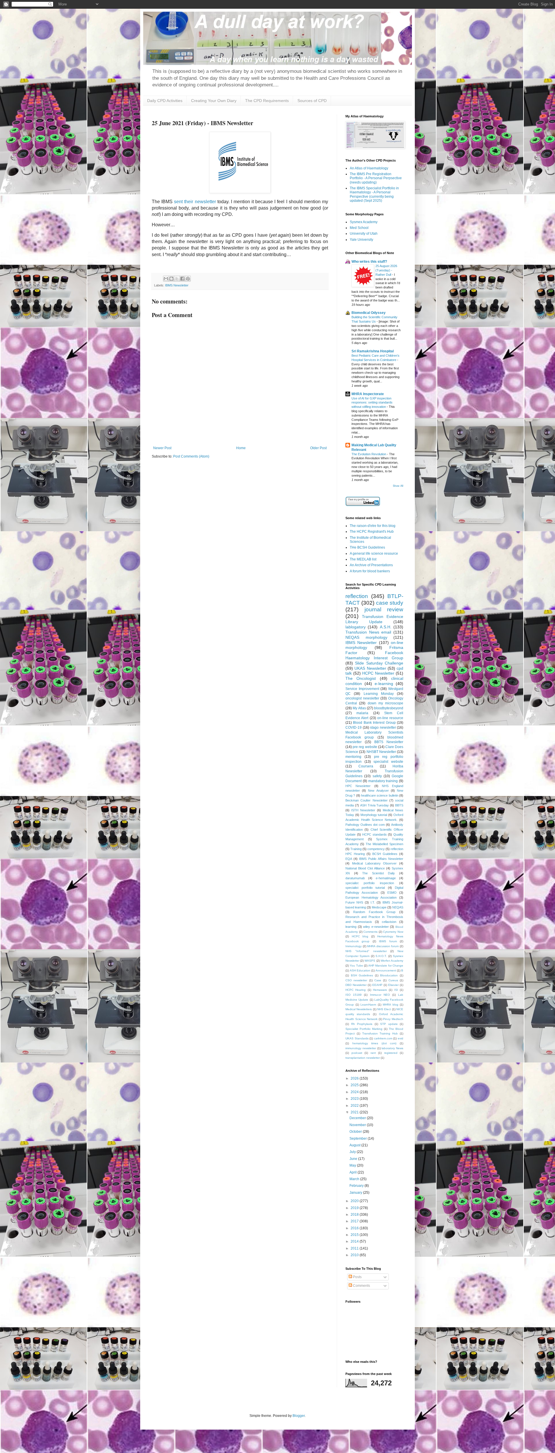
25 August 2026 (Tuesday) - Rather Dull (386, 270)
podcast (357, 1052)
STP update (389, 1024)
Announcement (385, 970)
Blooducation (389, 975)
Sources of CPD (312, 100)
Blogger (299, 1416)
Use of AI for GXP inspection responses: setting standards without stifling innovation (372, 403)
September (358, 1139)
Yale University (361, 240)
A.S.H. (385, 627)
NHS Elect (384, 1009)
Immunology (353, 946)
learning (350, 926)
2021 (355, 1112)
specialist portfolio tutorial (365, 887)
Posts (357, 1277)
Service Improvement (362, 689)
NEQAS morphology (366, 637)
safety (377, 776)
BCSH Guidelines (384, 854)
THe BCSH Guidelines (367, 547)
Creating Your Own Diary (213, 100)
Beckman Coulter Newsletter (366, 800)
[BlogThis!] (171, 279)
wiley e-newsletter (376, 926)
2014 (355, 1241)
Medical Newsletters (358, 1009)
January (356, 1193)
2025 (355, 1085)
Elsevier (393, 984)
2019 (355, 1208)
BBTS (399, 805)
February (357, 1186)
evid (400, 1038)
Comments (370, 931)
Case (377, 980)
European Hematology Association (371, 897)
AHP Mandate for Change (385, 965)
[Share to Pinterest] (188, 279)
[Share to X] (177, 279)
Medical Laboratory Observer (374, 863)
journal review (384, 609)
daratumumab (355, 878)
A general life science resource (374, 553)
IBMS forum (388, 941)
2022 (355, 1106)
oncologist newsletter (362, 698)
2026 (355, 1078)
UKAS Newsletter (370, 668)
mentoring (353, 757)
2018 (355, 1215)
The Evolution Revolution (369, 454)
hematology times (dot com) (374, 1043)
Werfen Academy (392, 960)
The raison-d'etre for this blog (372, 526)
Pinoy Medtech (393, 1019)
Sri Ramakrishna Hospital (373, 351)
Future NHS (354, 902)
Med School (359, 228)
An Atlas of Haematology (369, 168)
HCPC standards (374, 834)
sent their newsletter (195, 201)
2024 (355, 1092)
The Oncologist (360, 678)
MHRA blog (390, 1004)
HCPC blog (360, 936)
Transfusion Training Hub (380, 1033)
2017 (355, 1221)
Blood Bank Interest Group (374, 723)
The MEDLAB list (363, 559)
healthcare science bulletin (379, 795)
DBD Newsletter (356, 984)
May (353, 1165)
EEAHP (377, 984)
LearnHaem (368, 1004)
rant (373, 1052)
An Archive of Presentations (371, 565)
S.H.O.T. (381, 956)
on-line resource (390, 718)
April (353, 1172)
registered (390, 1052)
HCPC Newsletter (378, 673)
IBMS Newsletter (176, 285)
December (358, 1118)
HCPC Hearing (355, 989)
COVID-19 (353, 727)
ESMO (392, 892)
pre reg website (365, 747)
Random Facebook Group (374, 912)
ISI (396, 989)
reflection (356, 596)
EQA (348, 858)
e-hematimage (386, 878)
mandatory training (383, 781)
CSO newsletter (356, 980)
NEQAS (397, 907)
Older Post (318, 448)
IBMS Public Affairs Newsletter (381, 858)
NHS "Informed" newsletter (366, 951)
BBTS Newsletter (388, 742)
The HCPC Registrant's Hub (372, 532)
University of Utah (364, 234)
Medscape (379, 907)
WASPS (370, 960)
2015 (355, 1235)
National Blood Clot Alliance (365, 868)
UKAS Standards (357, 1038)
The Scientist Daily (378, 873)
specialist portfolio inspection (369, 883)
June (353, 1159)
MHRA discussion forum (383, 946)
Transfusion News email (368, 632)
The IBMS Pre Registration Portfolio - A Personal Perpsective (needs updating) (376, 178)
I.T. (373, 902)
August (355, 1145)
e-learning (384, 683)
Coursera (365, 766)
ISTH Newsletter (363, 810)
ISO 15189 (353, 994)
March (354, 1179)
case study (389, 603)
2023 (355, 1099)
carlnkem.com (383, 1038)
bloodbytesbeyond (388, 708)
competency (376, 849)
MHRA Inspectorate (368, 394)
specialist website (388, 762)
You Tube (356, 965)
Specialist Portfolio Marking (363, 1028)
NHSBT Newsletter (381, 752)
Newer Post (162, 448)
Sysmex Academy (364, 222)
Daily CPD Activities (164, 100)
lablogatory (355, 627)
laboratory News (392, 1048)
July (353, 1152)
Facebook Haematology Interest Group (374, 655)
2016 (355, 1228)
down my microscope (386, 703)
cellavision (389, 921)
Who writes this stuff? (369, 262)
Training (356, 849)
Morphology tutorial (373, 815)
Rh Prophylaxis (362, 1024)
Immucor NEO (380, 994)
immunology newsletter (360, 1048)
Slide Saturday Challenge (379, 663)
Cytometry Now (393, 931)
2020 (355, 1201)
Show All (398, 485)
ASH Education (360, 970)
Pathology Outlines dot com (365, 824)
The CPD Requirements (267, 100)
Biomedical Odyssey (369, 313)
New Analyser (378, 790)
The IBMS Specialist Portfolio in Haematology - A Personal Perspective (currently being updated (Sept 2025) (374, 194)
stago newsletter (383, 727)
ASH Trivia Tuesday (374, 805)
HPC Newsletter (358, 786)
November (358, 1125)
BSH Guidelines (362, 975)
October (356, 1132)
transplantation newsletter (362, 1057)
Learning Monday (379, 694)
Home (241, 448)
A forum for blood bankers (370, 571)
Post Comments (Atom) (191, 456)
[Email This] (166, 279)
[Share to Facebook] (182, 279)
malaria (362, 713)
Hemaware (380, 989)
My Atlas (359, 708)
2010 (355, 1255)
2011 (355, 1248)
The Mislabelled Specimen (384, 844)
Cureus (393, 980)
